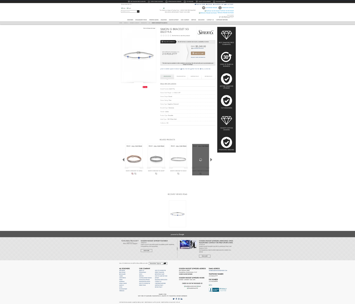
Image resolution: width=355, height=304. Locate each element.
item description (181, 76)
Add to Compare (165, 68)
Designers (130, 20)
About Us (141, 270)
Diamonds (164, 20)
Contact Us (210, 20)
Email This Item (186, 68)
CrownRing (122, 277)
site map (178, 302)
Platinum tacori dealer (227, 11)
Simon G (126, 22)
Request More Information (198, 57)
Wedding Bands (154, 20)
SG (149, 22)
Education (201, 20)
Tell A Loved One (205, 68)
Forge (120, 279)
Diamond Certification (161, 279)
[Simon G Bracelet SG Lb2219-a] (138, 55)
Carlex (121, 276)
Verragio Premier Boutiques (225, 12)
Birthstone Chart (159, 274)
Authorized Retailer (211, 7)
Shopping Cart (219, 4)
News (140, 274)
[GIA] (210, 285)
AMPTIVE (154, 302)
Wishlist (210, 4)
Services (193, 20)
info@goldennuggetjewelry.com (218, 270)
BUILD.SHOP (172, 302)
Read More (146, 250)
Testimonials (142, 272)
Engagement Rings (141, 20)
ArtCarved (122, 270)
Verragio (121, 290)
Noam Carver (123, 283)
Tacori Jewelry (123, 289)
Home (120, 22)
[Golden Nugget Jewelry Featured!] (130, 242)
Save (146, 87)
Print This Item (195, 68)
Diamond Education (144, 281)
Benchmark (122, 274)
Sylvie (120, 287)
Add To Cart (199, 53)
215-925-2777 (169, 53)
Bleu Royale (122, 272)
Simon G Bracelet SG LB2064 (134, 171)
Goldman (121, 281)
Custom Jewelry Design (145, 277)
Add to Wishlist (175, 68)
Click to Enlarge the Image (149, 28)
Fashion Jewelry (174, 20)
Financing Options (228, 7)
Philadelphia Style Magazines (150, 246)
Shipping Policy (195, 76)
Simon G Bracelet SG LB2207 (156, 171)
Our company (185, 20)
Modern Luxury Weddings (167, 244)
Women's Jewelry (135, 22)
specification (167, 76)
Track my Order (200, 4)
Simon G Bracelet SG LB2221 (178, 171)
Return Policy (208, 76)
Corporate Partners (222, 20)
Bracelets (144, 22)
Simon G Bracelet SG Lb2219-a (159, 22)
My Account (229, 4)
